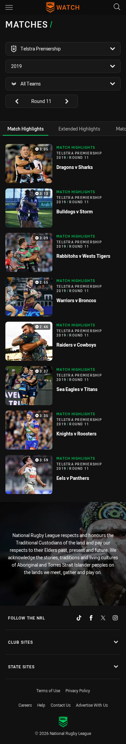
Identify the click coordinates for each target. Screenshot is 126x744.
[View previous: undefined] (13, 101)
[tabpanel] (63, 319)
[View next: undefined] (70, 101)
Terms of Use (48, 690)
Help (41, 705)
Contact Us (61, 705)
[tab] (25, 129)
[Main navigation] (9, 7)
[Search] (117, 7)
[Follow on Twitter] (103, 618)
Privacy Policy (78, 690)
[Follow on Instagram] (115, 618)
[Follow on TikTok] (79, 618)
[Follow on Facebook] (91, 618)
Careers (25, 705)
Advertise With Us (92, 705)
